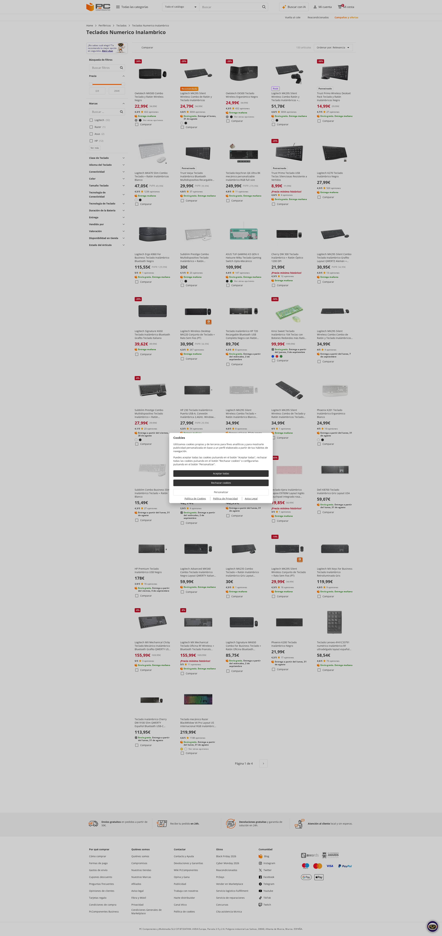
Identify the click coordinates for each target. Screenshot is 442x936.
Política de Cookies (195, 498)
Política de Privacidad (225, 498)
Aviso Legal (251, 498)
